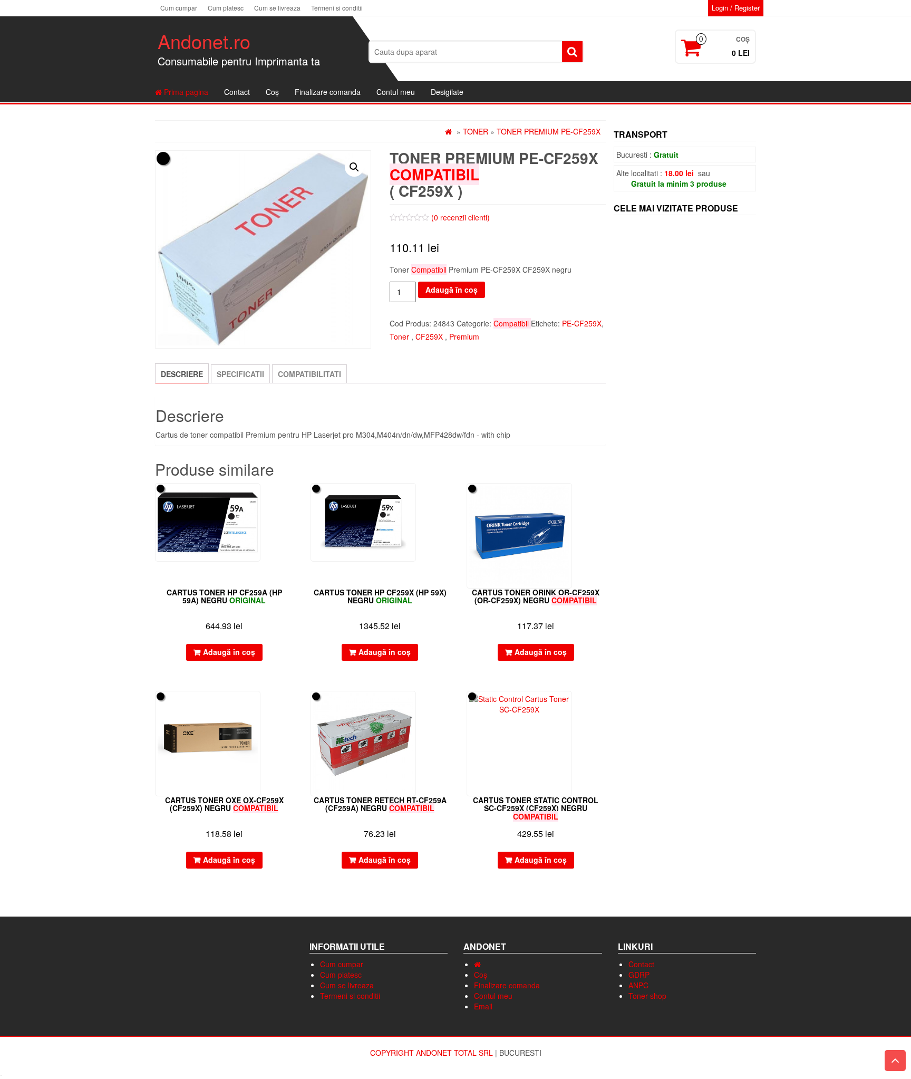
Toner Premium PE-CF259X (548, 131)
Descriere (182, 374)
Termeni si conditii (337, 7)
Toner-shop (647, 995)
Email (483, 1006)
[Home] (477, 964)
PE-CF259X (582, 323)
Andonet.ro (204, 40)
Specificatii (240, 374)
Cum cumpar (178, 7)
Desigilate (447, 91)
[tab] (182, 373)
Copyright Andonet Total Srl (432, 1052)
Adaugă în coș (451, 289)
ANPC (638, 985)
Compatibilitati (309, 374)
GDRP (639, 974)
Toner (475, 131)
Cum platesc (226, 7)
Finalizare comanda (328, 91)
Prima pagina (185, 91)
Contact (237, 91)
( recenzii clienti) (460, 217)
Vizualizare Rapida (288, 498)
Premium (464, 336)
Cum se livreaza (277, 7)
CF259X (429, 336)
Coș (272, 91)
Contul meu (395, 91)
